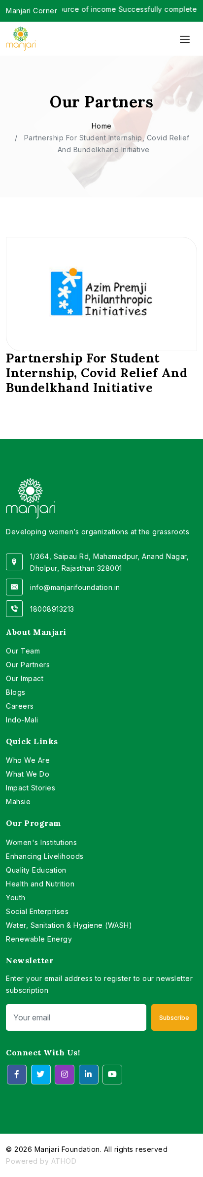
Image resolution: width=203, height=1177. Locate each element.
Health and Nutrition (40, 884)
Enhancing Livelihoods (45, 856)
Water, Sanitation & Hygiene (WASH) (69, 925)
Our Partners (28, 664)
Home (102, 126)
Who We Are (28, 760)
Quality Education (36, 870)
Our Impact (24, 678)
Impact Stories (30, 788)
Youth (16, 897)
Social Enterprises (37, 911)
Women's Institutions (41, 842)
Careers (20, 706)
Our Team (23, 651)
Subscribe (174, 1017)
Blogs (16, 692)
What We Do (27, 774)
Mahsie (18, 801)
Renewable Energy (39, 939)
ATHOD (64, 1161)
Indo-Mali (22, 720)
